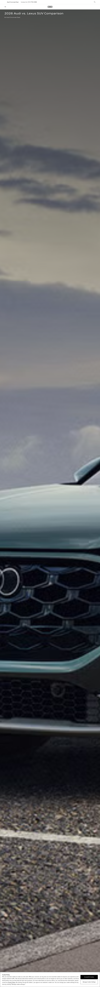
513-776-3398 (32, 2)
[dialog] (50, 979)
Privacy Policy (11, 982)
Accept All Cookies (89, 977)
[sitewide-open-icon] (95, 2)
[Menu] (5, 7)
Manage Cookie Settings (89, 982)
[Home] (50, 7)
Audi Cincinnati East (13, 2)
